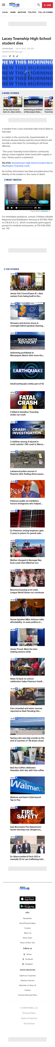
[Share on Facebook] (10, 56)
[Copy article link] (17, 56)
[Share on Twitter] (14, 56)
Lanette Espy (7, 49)
